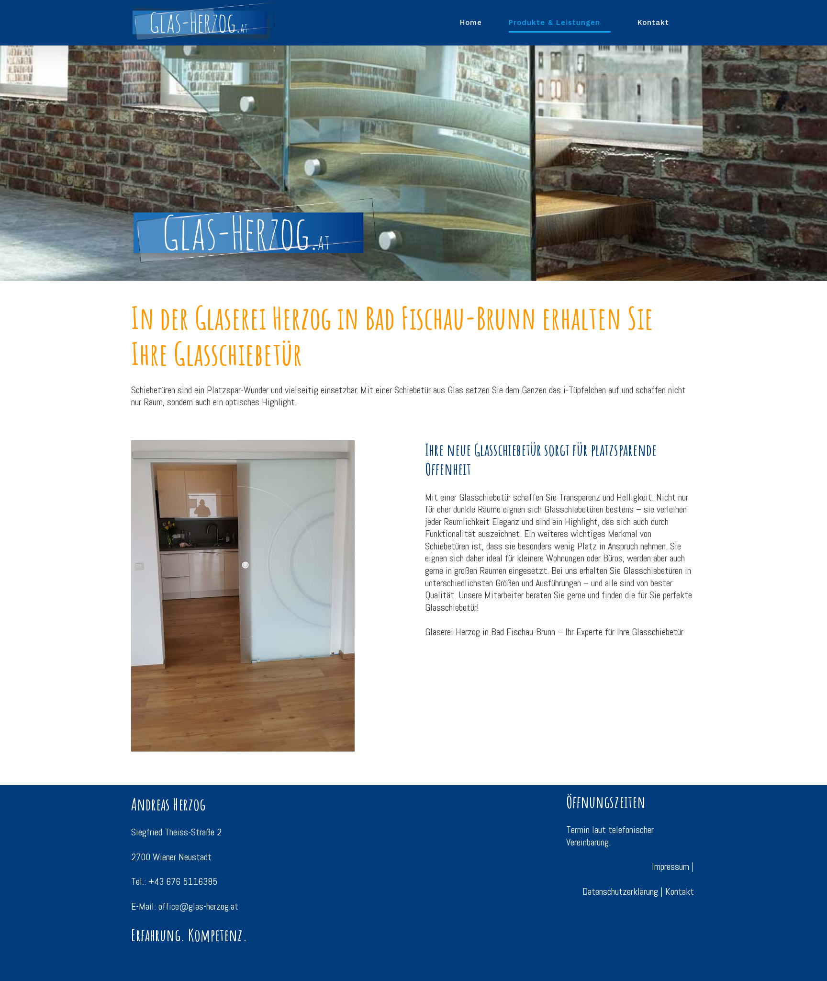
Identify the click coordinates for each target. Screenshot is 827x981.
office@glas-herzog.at (198, 906)
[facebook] (688, 917)
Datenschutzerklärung (620, 891)
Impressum (670, 866)
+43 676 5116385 (182, 881)
